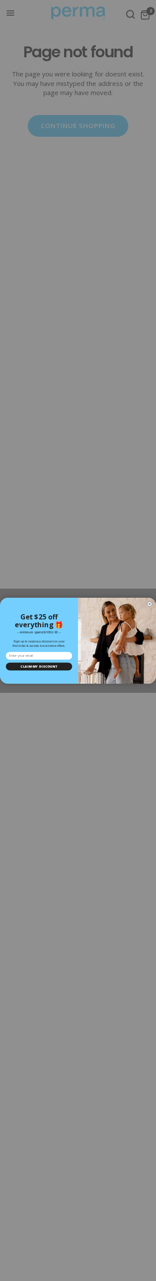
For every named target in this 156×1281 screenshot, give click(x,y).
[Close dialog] (149, 604)
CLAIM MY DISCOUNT (39, 666)
